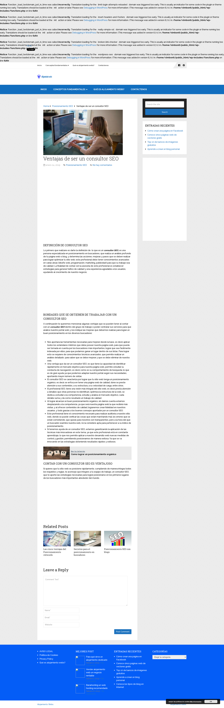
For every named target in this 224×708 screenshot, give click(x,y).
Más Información (195, 702)
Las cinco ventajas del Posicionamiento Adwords (54, 552)
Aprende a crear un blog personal (163, 149)
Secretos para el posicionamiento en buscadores (84, 552)
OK (211, 701)
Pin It (29, 46)
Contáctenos (103, 65)
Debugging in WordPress (96, 7)
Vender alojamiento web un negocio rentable (95, 672)
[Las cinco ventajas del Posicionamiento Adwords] (57, 538)
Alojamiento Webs (45, 704)
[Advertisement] (87, 187)
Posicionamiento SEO (76, 165)
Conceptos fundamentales (56, 65)
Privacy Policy (46, 659)
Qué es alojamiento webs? (83, 65)
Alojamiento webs (178, 704)
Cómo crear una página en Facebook (165, 131)
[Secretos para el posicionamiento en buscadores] (87, 538)
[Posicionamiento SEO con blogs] (117, 538)
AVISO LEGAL (46, 651)
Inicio (39, 65)
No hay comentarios (102, 165)
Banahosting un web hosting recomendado (97, 686)
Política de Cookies (49, 655)
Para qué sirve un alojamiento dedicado (96, 658)
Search (165, 112)
